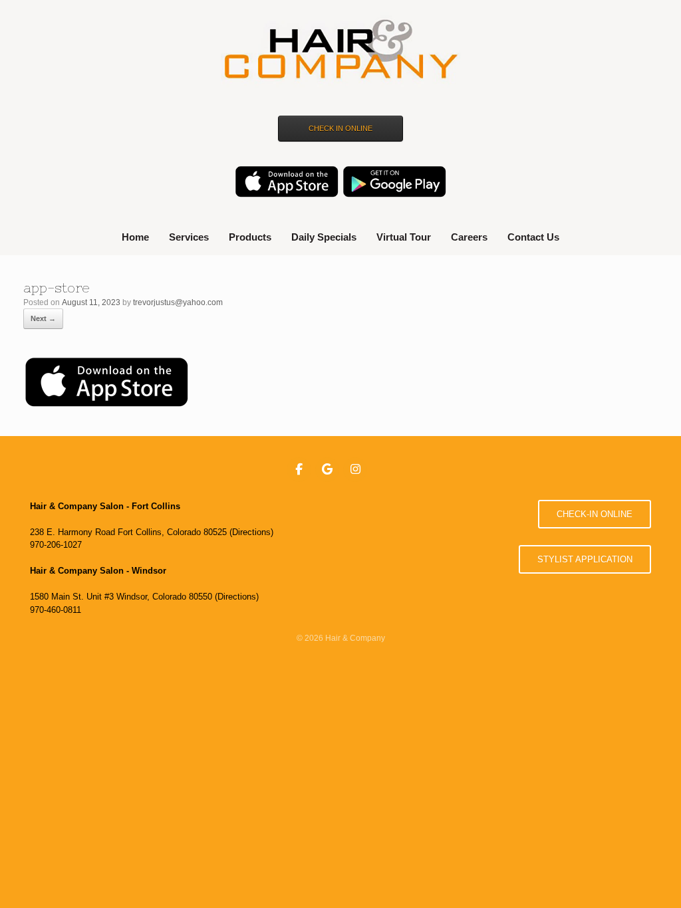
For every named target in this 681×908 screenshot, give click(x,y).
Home (135, 237)
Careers (469, 237)
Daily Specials (323, 237)
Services (189, 237)
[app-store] (106, 404)
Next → (43, 318)
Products (250, 237)
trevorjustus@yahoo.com (178, 302)
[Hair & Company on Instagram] (355, 470)
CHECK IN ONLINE (340, 128)
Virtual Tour (403, 237)
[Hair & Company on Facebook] (299, 470)
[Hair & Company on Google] (327, 470)
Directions (251, 532)
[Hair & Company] (340, 51)
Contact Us (533, 237)
